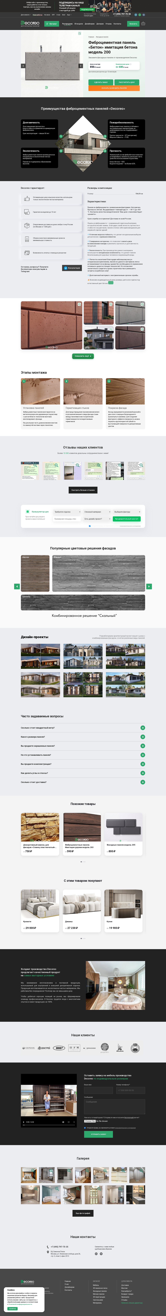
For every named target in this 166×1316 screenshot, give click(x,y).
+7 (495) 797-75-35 (122, 14)
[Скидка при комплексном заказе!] (130, 64)
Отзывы (109, 24)
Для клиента (25, 15)
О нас (58, 15)
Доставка (125, 1285)
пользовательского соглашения (130, 526)
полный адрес (88, 16)
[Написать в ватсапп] (139, 14)
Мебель (96, 1285)
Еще (68, 15)
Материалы (97, 1303)
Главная (91, 37)
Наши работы (37, 15)
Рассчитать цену (127, 82)
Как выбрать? (126, 1291)
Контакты (117, 24)
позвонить (117, 16)
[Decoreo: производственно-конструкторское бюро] (30, 24)
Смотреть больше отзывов (83, 490)
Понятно (12, 1309)
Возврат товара (127, 1294)
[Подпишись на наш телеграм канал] (83, 6)
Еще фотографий (83, 1213)
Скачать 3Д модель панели (114, 88)
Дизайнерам (90, 24)
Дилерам (100, 24)
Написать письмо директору (132, 1303)
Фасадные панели (102, 37)
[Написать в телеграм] (135, 14)
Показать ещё (83, 356)
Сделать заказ (101, 82)
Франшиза (125, 1297)
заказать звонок (125, 16)
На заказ (47, 15)
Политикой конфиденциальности (20, 1304)
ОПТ (53, 15)
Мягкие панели (98, 1294)
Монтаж (124, 1288)
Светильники (98, 1300)
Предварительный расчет (126, 519)
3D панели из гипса (100, 1288)
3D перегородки (99, 1297)
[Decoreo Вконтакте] (143, 14)
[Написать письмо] (96, 1253)
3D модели (78, 24)
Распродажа (67, 24)
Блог (63, 15)
